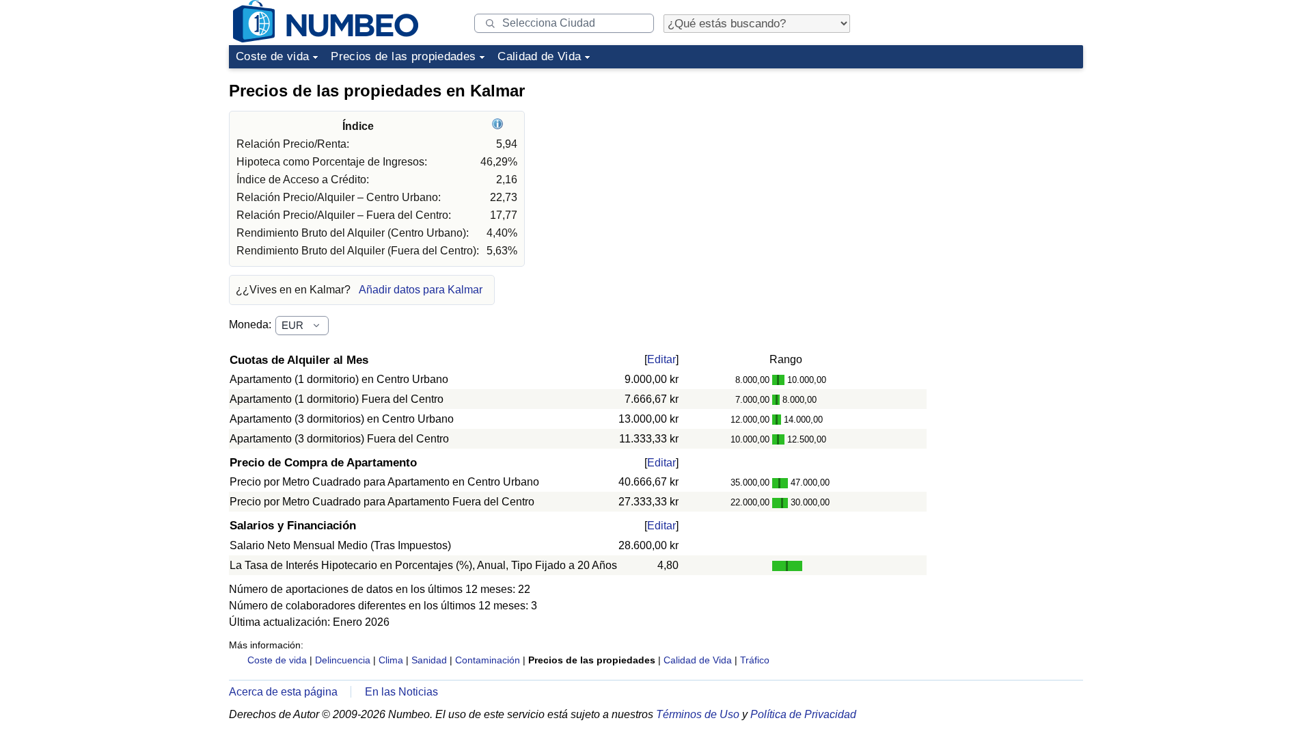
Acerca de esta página (283, 692)
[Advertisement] (980, 160)
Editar (661, 359)
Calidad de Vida (539, 56)
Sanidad (429, 660)
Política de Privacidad (803, 714)
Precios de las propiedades (403, 56)
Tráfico (754, 660)
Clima (391, 660)
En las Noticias (401, 692)
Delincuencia (342, 660)
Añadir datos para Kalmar (420, 289)
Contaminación (487, 660)
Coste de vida (272, 56)
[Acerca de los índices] (499, 126)
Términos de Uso (697, 714)
